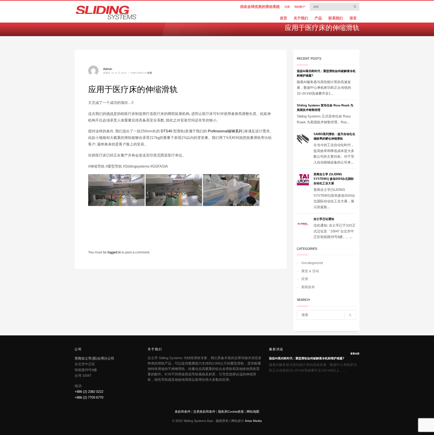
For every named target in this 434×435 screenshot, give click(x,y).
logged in (115, 252)
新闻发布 (308, 287)
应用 (149, 73)
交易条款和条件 (204, 411)
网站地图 (253, 411)
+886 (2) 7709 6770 (89, 397)
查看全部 (354, 353)
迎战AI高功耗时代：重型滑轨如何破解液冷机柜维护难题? (306, 358)
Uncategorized (312, 263)
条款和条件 (183, 411)
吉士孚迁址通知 (324, 219)
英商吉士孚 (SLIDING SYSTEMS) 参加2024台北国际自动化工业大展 (334, 179)
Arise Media (253, 421)
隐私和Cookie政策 (231, 411)
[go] (355, 6)
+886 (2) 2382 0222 (89, 391)
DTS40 (166, 131)
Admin (107, 69)
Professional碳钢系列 (225, 131)
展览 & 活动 (310, 271)
